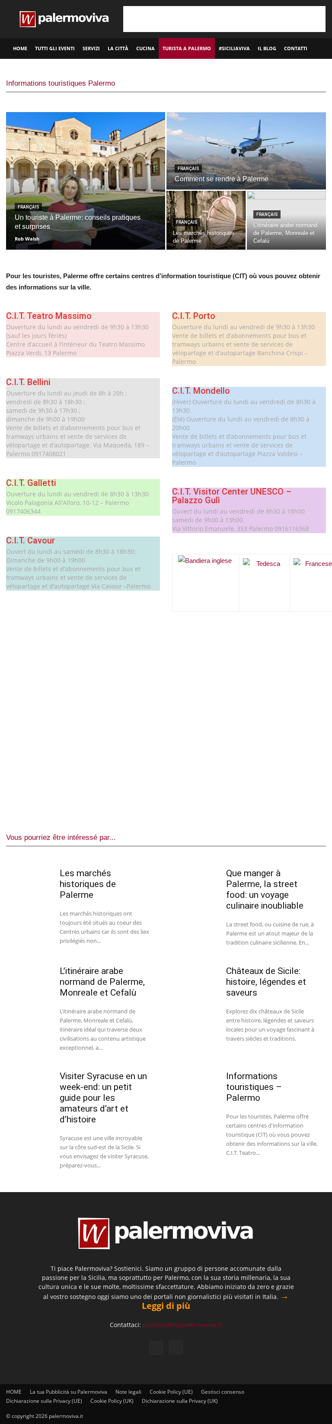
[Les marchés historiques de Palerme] (206, 220)
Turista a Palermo (187, 48)
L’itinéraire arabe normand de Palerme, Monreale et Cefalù (102, 982)
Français (28, 207)
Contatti (295, 48)
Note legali (128, 1391)
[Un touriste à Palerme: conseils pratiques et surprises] (85, 181)
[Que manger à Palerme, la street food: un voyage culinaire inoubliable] (195, 883)
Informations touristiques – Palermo (254, 1087)
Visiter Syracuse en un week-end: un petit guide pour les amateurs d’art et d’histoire (103, 1098)
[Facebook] (156, 1348)
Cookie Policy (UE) (171, 1391)
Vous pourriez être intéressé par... (61, 837)
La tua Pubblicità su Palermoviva (68, 1391)
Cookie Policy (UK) (112, 1401)
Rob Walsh (27, 238)
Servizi (91, 48)
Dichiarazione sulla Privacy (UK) (180, 1401)
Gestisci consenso (222, 1391)
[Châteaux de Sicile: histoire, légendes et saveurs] (195, 981)
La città (118, 48)
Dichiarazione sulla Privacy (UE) (44, 1401)
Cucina (145, 48)
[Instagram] (176, 1347)
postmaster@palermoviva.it (182, 1325)
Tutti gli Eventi (55, 48)
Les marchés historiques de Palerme (88, 884)
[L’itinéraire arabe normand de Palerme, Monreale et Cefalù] (29, 981)
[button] (321, 49)
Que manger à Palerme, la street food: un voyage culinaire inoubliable (264, 889)
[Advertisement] (224, 19)
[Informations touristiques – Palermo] (195, 1086)
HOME (20, 48)
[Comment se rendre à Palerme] (246, 151)
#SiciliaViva (234, 48)
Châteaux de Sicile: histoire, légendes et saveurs (266, 982)
